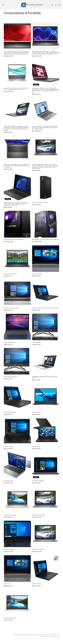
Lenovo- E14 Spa (36, 583)
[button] (3, 5)
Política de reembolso (43, 634)
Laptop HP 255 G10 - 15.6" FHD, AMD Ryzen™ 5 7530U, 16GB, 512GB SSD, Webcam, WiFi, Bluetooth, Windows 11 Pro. (16, 204)
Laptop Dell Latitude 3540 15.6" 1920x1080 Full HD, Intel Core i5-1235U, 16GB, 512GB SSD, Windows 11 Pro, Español (17, 166)
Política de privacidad (54, 634)
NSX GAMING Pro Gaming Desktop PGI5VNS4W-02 (45, 239)
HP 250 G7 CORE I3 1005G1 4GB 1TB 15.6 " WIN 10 (45, 308)
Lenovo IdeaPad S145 (9, 342)
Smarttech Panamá (21, 634)
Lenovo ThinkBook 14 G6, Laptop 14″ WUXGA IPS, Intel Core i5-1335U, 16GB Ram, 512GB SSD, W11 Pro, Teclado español (45, 127)
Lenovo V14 (7, 583)
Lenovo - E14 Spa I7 (9, 446)
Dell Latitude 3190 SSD (38, 480)
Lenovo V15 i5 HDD (37, 273)
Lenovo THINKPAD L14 (9, 549)
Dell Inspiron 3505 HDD (10, 515)
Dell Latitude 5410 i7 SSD (38, 515)
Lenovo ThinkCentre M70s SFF (40, 202)
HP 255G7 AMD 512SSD (10, 412)
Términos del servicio (45, 636)
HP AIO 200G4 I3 (36, 342)
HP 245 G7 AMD (36, 446)
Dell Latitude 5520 (8, 480)
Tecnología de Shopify (31, 634)
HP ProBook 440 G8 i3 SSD (11, 308)
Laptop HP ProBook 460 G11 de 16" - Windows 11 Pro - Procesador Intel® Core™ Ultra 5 (16, 89)
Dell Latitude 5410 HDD (38, 549)
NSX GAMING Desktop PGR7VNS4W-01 (14, 239)
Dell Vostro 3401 (36, 412)
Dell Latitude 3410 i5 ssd (10, 273)
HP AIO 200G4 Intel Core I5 (11, 376)
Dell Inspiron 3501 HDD (10, 618)
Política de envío (55, 636)
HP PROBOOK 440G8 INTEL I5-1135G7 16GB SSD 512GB (44, 377)
